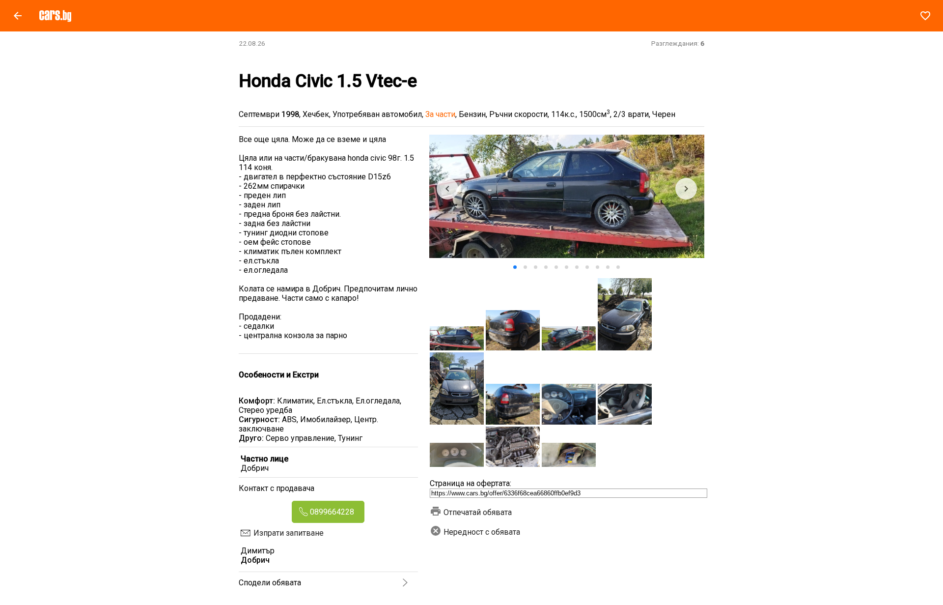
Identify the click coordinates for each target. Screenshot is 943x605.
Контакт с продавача (276, 488)
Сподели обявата (270, 582)
